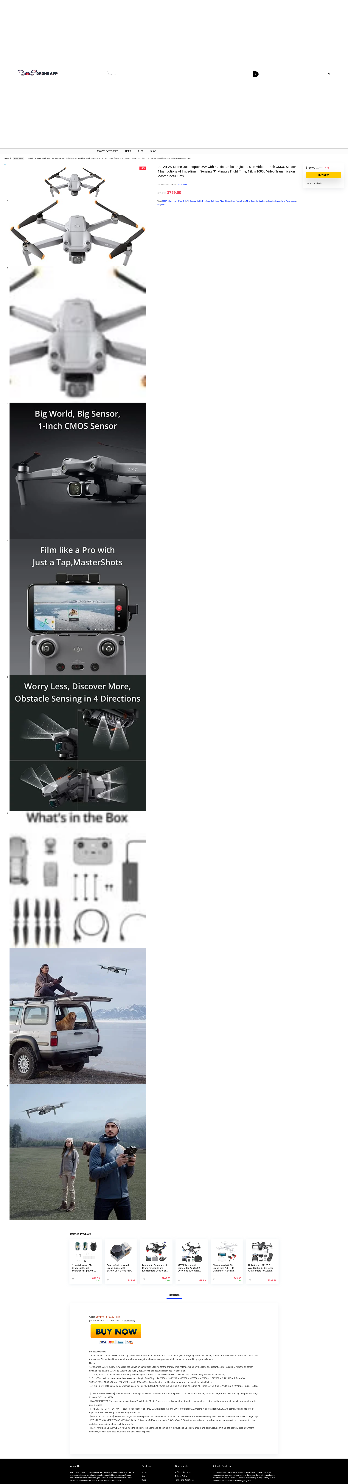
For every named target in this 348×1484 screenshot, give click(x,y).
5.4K (184, 201)
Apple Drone (18, 158)
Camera (193, 201)
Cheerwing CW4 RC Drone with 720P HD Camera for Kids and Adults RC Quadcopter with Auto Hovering (224, 1270)
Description (174, 1295)
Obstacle (254, 201)
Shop (153, 151)
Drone (217, 201)
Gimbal (227, 201)
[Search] (256, 74)
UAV (158, 205)
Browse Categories (107, 151)
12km (169, 201)
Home (128, 151)
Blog (141, 151)
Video (163, 205)
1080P (164, 201)
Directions (206, 201)
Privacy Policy (181, 1476)
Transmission (291, 201)
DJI (212, 201)
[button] (5, 165)
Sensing (271, 201)
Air (188, 201)
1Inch (175, 201)
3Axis (180, 201)
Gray (233, 201)
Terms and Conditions (184, 1480)
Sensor (278, 201)
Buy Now (323, 175)
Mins (248, 201)
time (283, 201)
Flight (222, 201)
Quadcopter (263, 201)
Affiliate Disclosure (183, 1472)
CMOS (199, 201)
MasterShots (240, 201)
